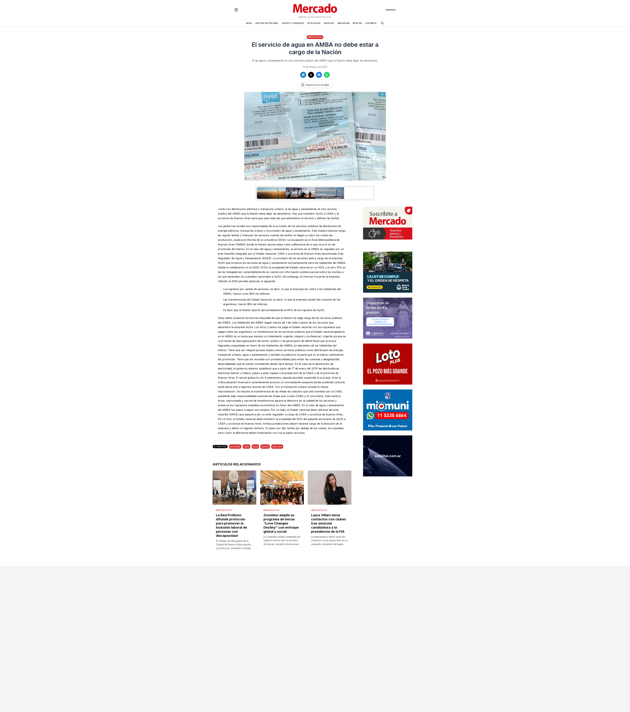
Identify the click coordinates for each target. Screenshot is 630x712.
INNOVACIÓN (343, 23)
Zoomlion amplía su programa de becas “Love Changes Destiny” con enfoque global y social (281, 523)
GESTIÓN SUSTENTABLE (266, 23)
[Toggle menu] (236, 9)
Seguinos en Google (317, 84)
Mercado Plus (315, 37)
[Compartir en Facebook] (319, 75)
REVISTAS (357, 23)
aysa (255, 446)
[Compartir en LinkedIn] (303, 75)
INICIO (249, 23)
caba (246, 446)
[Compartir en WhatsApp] (327, 75)
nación (265, 446)
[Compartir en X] (311, 75)
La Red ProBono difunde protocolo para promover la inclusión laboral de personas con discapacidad (231, 525)
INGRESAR (390, 10)
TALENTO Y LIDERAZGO (293, 23)
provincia (235, 446)
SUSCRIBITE (371, 23)
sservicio (277, 446)
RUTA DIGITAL (314, 23)
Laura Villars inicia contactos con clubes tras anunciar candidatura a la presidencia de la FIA (328, 523)
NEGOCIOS (329, 23)
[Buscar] (382, 23)
